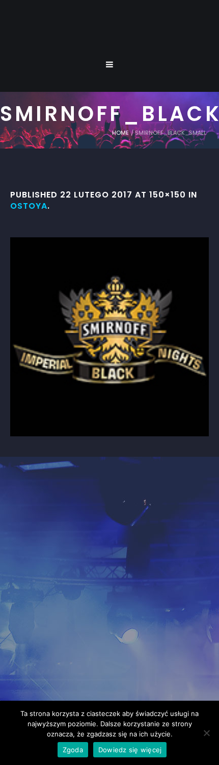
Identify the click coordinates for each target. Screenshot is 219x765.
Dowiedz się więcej (130, 750)
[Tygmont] (110, 586)
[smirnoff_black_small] (109, 336)
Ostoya (28, 206)
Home (120, 133)
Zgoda (73, 750)
